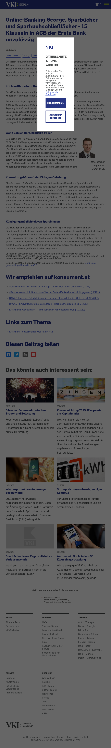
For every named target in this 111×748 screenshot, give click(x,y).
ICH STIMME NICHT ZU (55, 117)
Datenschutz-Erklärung (52, 93)
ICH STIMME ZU (55, 103)
